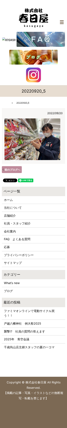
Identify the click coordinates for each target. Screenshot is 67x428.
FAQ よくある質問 (17, 239)
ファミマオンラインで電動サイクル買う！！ (29, 313)
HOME (5, 102)
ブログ (8, 291)
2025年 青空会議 (16, 339)
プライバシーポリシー (19, 255)
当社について (13, 207)
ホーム (8, 200)
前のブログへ (12, 169)
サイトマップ (13, 263)
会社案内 (10, 231)
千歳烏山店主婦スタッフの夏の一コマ (29, 347)
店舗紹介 (10, 215)
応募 (7, 247)
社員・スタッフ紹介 (17, 223)
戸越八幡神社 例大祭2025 (22, 323)
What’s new (12, 283)
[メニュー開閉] (62, 22)
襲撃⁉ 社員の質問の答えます (24, 331)
